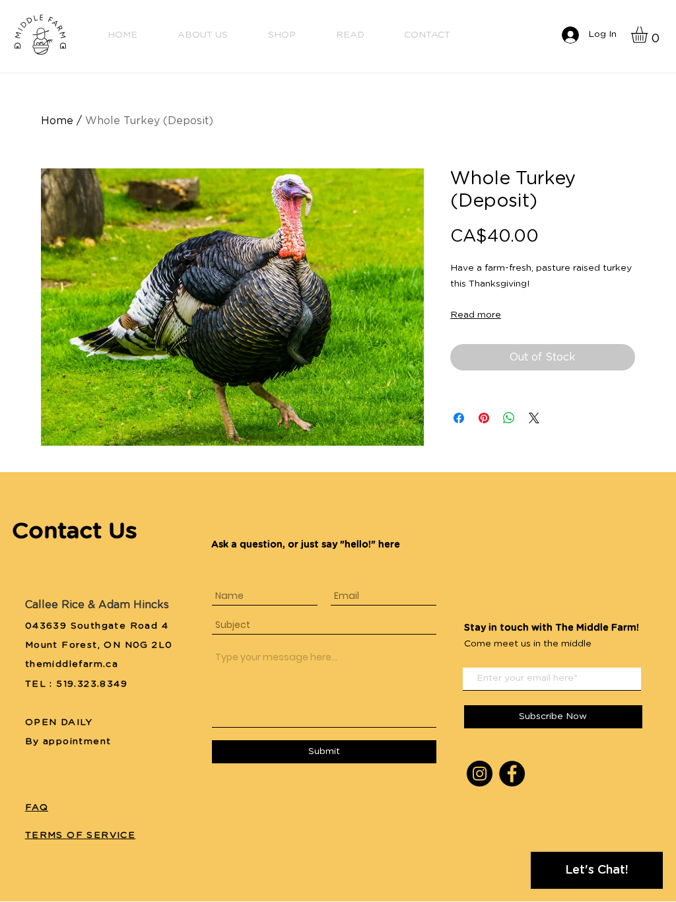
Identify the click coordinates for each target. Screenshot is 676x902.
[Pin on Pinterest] (484, 418)
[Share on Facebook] (459, 418)
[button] (649, 34)
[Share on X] (534, 418)
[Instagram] (479, 773)
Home (57, 121)
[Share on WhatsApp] (509, 418)
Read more (475, 315)
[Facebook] (512, 773)
